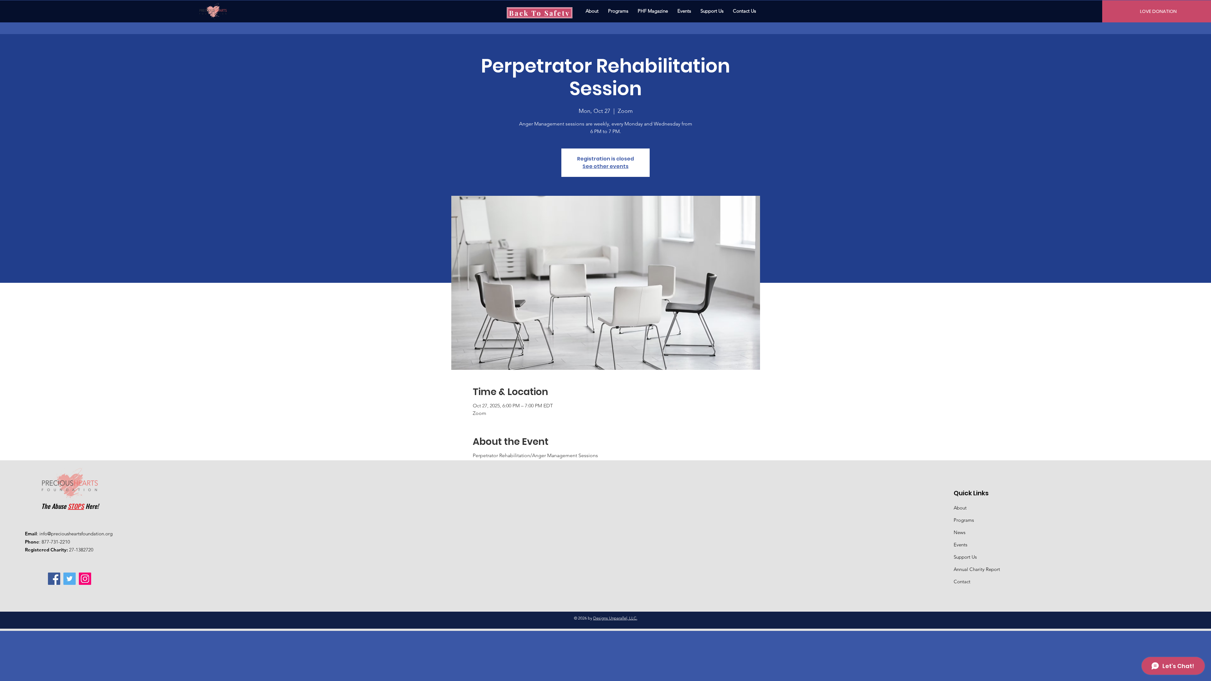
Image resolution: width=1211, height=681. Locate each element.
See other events (605, 166)
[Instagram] (85, 579)
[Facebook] (54, 579)
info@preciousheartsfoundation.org (76, 534)
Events (960, 545)
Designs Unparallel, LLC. (615, 618)
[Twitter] (69, 579)
